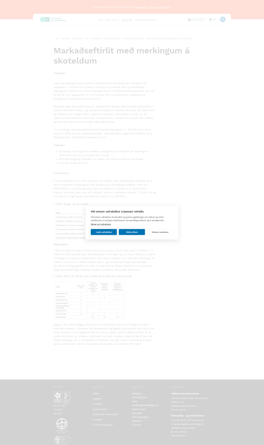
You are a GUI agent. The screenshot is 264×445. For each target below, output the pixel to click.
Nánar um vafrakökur (101, 224)
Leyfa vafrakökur (104, 232)
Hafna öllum (132, 232)
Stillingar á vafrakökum (160, 232)
